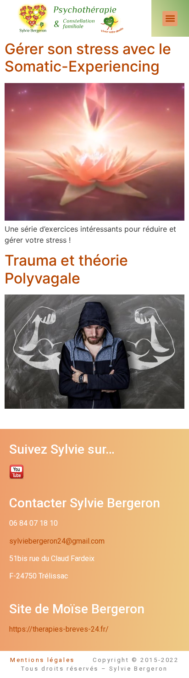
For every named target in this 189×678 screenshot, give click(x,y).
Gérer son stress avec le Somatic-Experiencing (88, 57)
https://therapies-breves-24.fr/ (59, 629)
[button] (170, 18)
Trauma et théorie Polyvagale (66, 269)
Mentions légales (51, 659)
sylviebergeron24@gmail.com (57, 541)
